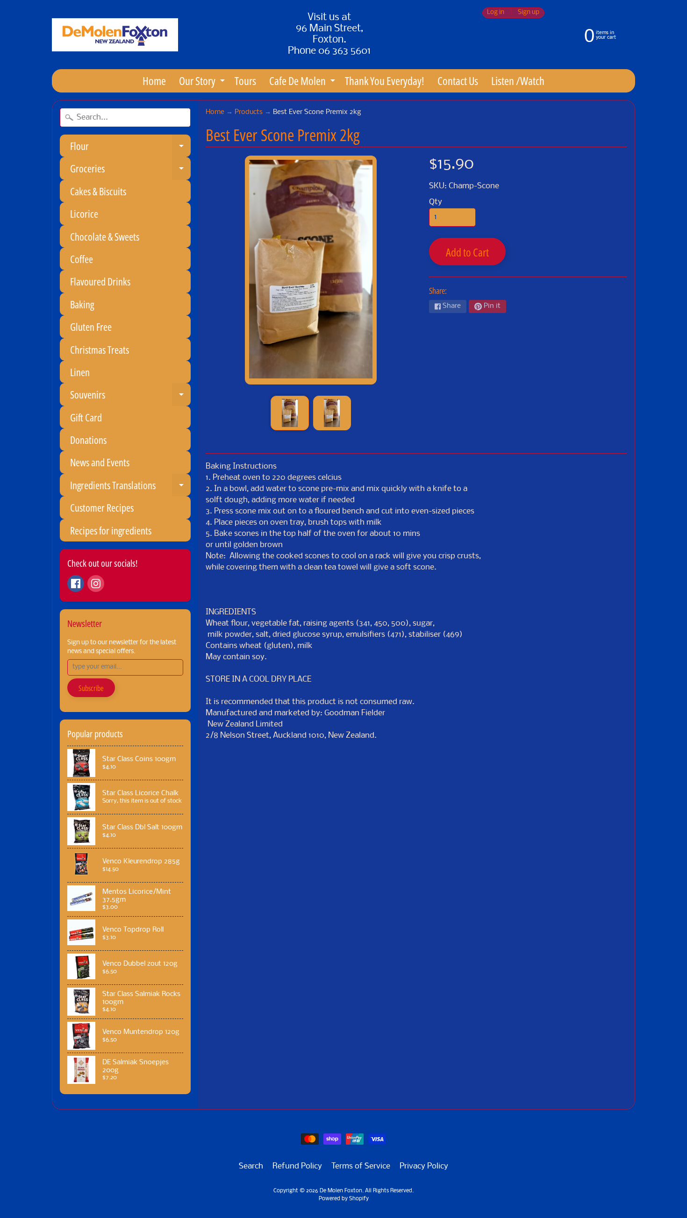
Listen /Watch (517, 80)
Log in (495, 13)
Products (249, 112)
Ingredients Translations (130, 487)
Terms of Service (360, 1166)
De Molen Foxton (341, 1191)
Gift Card (86, 417)
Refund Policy (297, 1166)
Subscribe (91, 688)
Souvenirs (130, 396)
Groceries (130, 170)
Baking (82, 304)
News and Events (99, 462)
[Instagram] (95, 583)
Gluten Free (91, 327)
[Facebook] (75, 583)
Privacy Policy (424, 1166)
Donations (88, 440)
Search (251, 1166)
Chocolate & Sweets (104, 236)
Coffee (81, 259)
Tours (245, 80)
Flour (130, 148)
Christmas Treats (99, 349)
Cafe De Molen (303, 82)
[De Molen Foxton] (115, 34)
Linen (80, 372)
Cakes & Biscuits (98, 191)
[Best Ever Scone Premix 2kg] (289, 413)
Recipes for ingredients (110, 530)
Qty (435, 202)
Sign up (528, 13)
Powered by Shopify (344, 1199)
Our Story (203, 82)
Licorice (84, 214)
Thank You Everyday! (384, 80)
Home (154, 80)
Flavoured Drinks (100, 281)
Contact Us (457, 80)
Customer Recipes (102, 507)
